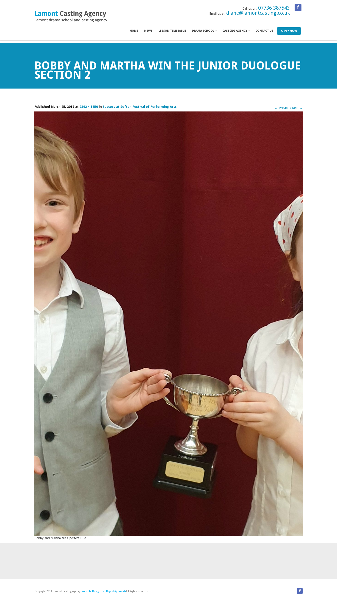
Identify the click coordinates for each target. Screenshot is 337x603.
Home (134, 30)
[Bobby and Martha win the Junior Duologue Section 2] (168, 323)
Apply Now (289, 31)
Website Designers (93, 591)
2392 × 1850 (89, 106)
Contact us (264, 30)
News (148, 30)
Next (297, 108)
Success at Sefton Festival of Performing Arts (140, 106)
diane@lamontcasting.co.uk (258, 13)
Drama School (203, 30)
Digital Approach (116, 591)
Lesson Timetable (172, 30)
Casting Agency (235, 30)
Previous (283, 108)
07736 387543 (274, 8)
